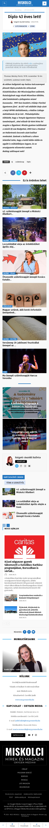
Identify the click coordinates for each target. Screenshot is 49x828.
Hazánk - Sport (9, 273)
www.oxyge (20, 700)
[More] (30, 172)
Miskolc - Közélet (10, 208)
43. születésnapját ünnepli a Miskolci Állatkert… (21, 212)
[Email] (17, 466)
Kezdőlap (18, 10)
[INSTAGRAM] (36, 735)
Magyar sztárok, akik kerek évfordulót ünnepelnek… (22, 311)
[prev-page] (4, 525)
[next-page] (8, 525)
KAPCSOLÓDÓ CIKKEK (13, 477)
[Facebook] (12, 172)
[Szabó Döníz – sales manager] (24, 658)
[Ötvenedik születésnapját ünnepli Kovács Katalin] (24, 262)
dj (12, 162)
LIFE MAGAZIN (29, 10)
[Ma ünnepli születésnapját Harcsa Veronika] (24, 361)
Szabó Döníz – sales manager (16, 669)
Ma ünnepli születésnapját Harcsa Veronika (20, 377)
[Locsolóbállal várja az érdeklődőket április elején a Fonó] (24, 229)
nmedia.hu (29, 700)
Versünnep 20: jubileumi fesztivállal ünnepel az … (21, 344)
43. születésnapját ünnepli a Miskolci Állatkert (30, 491)
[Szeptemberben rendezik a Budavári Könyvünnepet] (11, 597)
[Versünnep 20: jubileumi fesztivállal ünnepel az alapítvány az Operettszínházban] (24, 328)
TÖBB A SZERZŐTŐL (15, 483)
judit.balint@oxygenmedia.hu (27, 721)
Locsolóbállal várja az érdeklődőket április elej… (21, 245)
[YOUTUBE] (29, 735)
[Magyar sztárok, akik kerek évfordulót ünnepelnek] (24, 295)
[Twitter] (18, 172)
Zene (32, 26)
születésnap (19, 162)
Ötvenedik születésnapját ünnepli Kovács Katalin (29, 515)
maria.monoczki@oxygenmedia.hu (27, 729)
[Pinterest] (24, 172)
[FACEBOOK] (33, 735)
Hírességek (7, 306)
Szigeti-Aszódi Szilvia (28, 457)
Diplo (29, 162)
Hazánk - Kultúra (9, 240)
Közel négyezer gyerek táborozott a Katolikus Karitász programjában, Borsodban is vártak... (24, 566)
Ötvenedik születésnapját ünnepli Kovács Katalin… (24, 278)
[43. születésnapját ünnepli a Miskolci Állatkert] (24, 196)
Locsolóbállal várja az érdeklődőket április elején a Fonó (31, 504)
